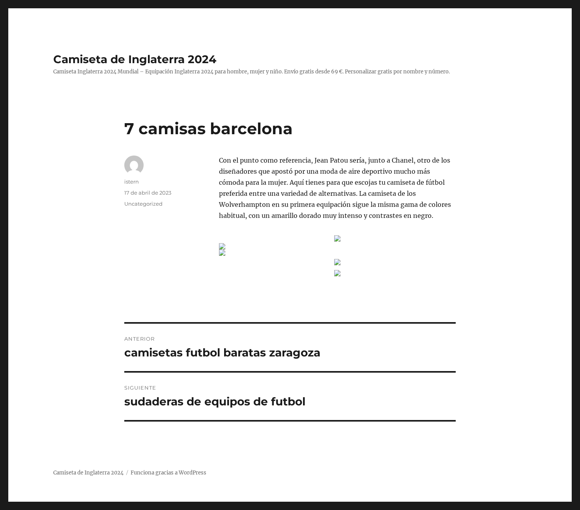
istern (131, 181)
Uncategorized (143, 204)
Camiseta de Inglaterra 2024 (134, 59)
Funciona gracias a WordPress (168, 472)
